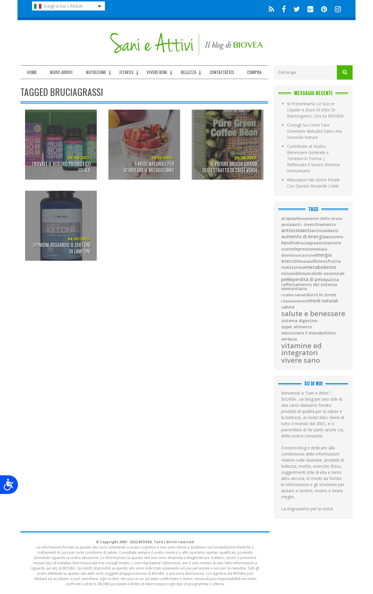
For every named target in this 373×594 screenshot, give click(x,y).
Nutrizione (96, 72)
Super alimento (296, 327)
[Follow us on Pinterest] (324, 8)
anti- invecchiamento (314, 224)
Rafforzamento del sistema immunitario (309, 287)
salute (288, 307)
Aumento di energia (303, 236)
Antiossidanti (296, 230)
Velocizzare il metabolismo (308, 333)
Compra (254, 72)
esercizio (291, 261)
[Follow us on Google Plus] (310, 8)
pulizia (332, 280)
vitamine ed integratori (301, 349)
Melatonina (293, 267)
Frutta (334, 261)
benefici (289, 243)
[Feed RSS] (271, 8)
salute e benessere (313, 313)
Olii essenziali (330, 273)
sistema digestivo (299, 321)
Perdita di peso (309, 279)
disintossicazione (298, 255)
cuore (287, 249)
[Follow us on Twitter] (296, 8)
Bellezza (188, 72)
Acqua (287, 218)
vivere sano (300, 360)
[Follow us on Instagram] (336, 8)
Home (32, 72)
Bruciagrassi (309, 243)
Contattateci (222, 72)
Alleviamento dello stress (318, 218)
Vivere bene (157, 72)
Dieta (322, 249)
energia (323, 255)
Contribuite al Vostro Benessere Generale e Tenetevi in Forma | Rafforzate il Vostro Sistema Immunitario (313, 158)
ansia (286, 224)
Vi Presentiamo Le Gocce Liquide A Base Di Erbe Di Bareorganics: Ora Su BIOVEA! (315, 110)
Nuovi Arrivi (61, 72)
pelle (286, 279)
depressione (305, 249)
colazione (331, 243)
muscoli (308, 273)
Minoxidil (290, 273)
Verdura (289, 339)
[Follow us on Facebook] (283, 8)
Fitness (126, 72)
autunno (334, 237)
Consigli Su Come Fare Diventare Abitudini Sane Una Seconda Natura (314, 131)
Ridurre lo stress (320, 295)
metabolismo (320, 267)
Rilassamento (294, 301)
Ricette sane (292, 295)
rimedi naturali (322, 301)
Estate (307, 261)
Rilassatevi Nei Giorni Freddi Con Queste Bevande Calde (313, 183)
